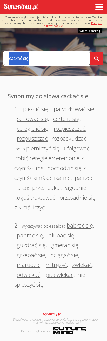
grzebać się (31, 255)
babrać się (80, 225)
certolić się (66, 118)
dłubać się (61, 235)
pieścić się (35, 109)
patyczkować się (74, 109)
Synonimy (53, 314)
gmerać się (64, 245)
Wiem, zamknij (89, 31)
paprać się (30, 235)
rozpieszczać (69, 128)
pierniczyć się (42, 148)
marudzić (28, 265)
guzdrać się (31, 245)
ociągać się (64, 255)
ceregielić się (32, 128)
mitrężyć (56, 265)
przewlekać (59, 274)
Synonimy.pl (21, 7)
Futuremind (69, 330)
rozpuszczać (32, 138)
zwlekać (82, 265)
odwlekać (28, 274)
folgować (78, 148)
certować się (32, 118)
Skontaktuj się (66, 319)
